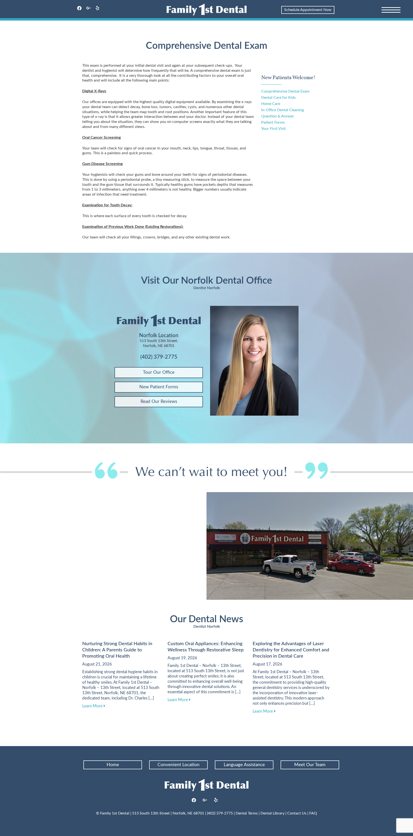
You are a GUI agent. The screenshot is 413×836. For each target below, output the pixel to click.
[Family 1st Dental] (206, 10)
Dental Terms (247, 813)
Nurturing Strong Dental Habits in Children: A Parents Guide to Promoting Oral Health (117, 650)
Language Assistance (244, 765)
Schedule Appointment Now (307, 10)
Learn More (93, 706)
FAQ (313, 813)
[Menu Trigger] (391, 9)
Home (113, 765)
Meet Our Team (310, 765)
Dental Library (272, 813)
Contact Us (296, 813)
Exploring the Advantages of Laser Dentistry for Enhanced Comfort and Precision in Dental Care (291, 650)
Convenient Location (179, 765)
